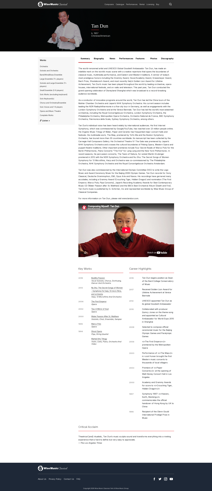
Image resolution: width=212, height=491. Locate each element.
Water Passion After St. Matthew (105, 316)
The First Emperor (98, 301)
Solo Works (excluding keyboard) (53, 94)
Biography (99, 58)
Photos (153, 58)
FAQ (78, 479)
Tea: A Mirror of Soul (100, 309)
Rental (142, 4)
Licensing (150, 4)
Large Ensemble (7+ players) (51, 79)
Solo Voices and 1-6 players (51, 107)
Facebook (154, 479)
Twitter (160, 479)
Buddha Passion (98, 278)
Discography (167, 58)
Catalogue (120, 4)
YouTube (171, 479)
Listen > (46, 120)
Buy (157, 4)
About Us (42, 479)
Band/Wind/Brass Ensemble (51, 75)
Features (140, 58)
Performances (132, 4)
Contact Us (69, 479)
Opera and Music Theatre (50, 111)
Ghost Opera (96, 331)
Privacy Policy (55, 479)
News (112, 58)
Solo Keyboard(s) (47, 99)
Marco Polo (96, 324)
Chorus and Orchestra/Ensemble (53, 103)
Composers (109, 4)
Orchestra (44, 66)
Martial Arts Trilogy (99, 339)
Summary (85, 58)
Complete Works (46, 115)
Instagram (165, 479)
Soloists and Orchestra (49, 71)
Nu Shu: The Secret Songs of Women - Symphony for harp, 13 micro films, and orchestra (107, 291)
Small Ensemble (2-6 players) (52, 90)
